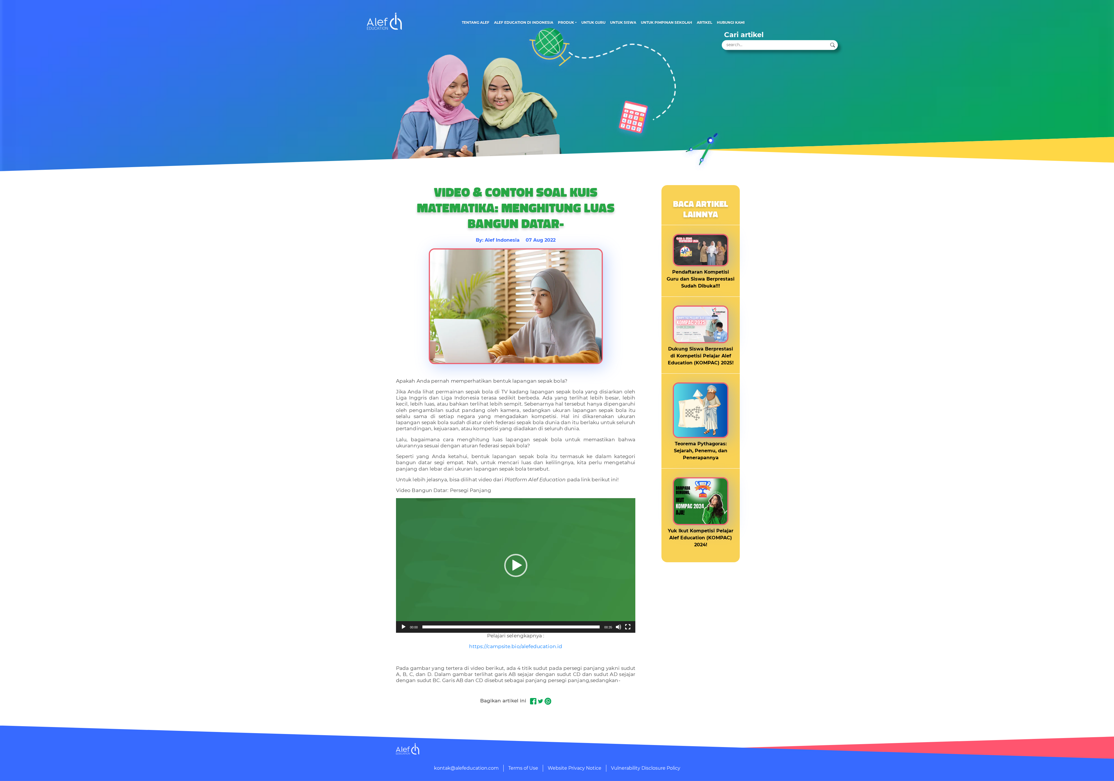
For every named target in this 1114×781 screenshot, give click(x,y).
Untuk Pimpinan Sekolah (666, 22)
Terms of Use (523, 768)
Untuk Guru (593, 22)
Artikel (704, 22)
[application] (515, 565)
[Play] (403, 627)
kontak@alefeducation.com (466, 768)
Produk (566, 22)
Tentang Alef (475, 22)
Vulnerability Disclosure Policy (645, 768)
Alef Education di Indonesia (523, 22)
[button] (515, 565)
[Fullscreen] (628, 627)
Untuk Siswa (623, 22)
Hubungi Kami (731, 22)
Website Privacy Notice (574, 768)
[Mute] (618, 627)
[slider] (510, 626)
